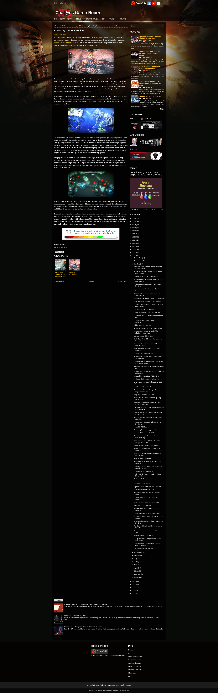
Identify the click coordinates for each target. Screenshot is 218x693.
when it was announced (62, 43)
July (135, 559)
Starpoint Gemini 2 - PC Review (145, 395)
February (137, 574)
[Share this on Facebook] (60, 247)
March (136, 571)
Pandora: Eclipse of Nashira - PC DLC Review (147, 494)
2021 (133, 234)
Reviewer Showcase (92, 19)
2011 (133, 587)
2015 (133, 252)
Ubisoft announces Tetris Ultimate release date (149, 367)
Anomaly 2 (74, 26)
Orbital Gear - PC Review (142, 325)
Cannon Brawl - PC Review (143, 536)
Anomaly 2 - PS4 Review (69, 30)
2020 (134, 237)
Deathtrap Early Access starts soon (146, 379)
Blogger (128, 685)
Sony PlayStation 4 (95, 26)
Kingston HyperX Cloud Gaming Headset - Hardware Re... (149, 408)
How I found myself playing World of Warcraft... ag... (147, 437)
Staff (130, 653)
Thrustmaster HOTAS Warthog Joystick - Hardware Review (148, 362)
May (135, 565)
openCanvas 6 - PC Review (143, 471)
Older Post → (123, 281)
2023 (134, 228)
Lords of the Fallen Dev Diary (144, 354)
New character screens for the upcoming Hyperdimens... (148, 267)
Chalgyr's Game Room (107, 685)
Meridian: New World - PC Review (146, 446)
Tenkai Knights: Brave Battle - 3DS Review (149, 299)
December (138, 258)
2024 (134, 225)
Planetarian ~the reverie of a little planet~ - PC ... (149, 532)
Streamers (112, 19)
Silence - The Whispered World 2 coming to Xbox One (148, 305)
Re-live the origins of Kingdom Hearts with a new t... (147, 454)
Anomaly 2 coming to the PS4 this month (60, 274)
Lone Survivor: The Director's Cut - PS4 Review (147, 290)
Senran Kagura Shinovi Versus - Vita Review (146, 321)
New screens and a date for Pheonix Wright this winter (147, 442)
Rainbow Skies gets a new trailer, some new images (148, 280)
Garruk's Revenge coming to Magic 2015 (148, 328)
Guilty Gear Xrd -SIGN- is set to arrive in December (148, 340)
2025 (134, 221)
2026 (134, 218)
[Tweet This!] (62, 247)
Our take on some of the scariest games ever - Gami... (148, 272)
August (136, 556)
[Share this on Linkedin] (67, 247)
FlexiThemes (98, 690)
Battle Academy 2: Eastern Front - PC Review (147, 509)
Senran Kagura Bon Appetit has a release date (148, 316)
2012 (133, 584)
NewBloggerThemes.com (121, 690)
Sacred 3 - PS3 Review (142, 427)
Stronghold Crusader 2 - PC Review (146, 433)
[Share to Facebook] (62, 252)
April (136, 568)
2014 (134, 255)
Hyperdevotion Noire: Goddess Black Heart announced (147, 403)
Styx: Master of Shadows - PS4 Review (147, 302)
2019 (134, 240)
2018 (134, 243)
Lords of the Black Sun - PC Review (146, 376)
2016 (134, 249)
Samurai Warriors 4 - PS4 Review (146, 276)
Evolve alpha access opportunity (145, 430)
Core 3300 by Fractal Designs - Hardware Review (148, 522)
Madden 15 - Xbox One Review (144, 387)
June (136, 562)
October (137, 264)
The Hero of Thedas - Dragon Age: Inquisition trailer (146, 391)
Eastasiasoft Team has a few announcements (144, 480)
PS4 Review (83, 26)
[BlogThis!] (58, 252)
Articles (79, 19)
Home (55, 3)
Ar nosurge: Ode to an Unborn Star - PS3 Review (148, 383)
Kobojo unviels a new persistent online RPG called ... (147, 540)
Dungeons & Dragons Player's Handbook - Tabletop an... (149, 357)
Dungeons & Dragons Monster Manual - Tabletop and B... (147, 345)
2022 (134, 231)
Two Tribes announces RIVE (144, 490)
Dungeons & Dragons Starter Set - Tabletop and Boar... (149, 372)
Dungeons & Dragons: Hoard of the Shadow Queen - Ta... (146, 332)
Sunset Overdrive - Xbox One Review (147, 312)
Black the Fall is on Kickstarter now (146, 502)
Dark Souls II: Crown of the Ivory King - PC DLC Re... (148, 399)
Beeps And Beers (134, 660)
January (137, 577)
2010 (134, 590)
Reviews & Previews (66, 19)
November (138, 261)
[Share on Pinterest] (64, 247)
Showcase (132, 673)
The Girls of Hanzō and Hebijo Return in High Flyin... (148, 527)
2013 (133, 581)
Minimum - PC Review (142, 484)
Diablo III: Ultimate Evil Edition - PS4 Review (147, 450)
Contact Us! (122, 19)
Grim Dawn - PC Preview (143, 458)
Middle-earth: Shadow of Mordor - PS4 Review (147, 462)
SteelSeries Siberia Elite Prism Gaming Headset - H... (148, 413)
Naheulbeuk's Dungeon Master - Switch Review (83, 627)
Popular (58, 600)
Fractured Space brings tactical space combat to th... (147, 295)
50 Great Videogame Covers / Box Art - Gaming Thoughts (86, 604)
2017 (134, 246)
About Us (63, 3)
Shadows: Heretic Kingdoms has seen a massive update (148, 467)
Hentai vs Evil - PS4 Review (75, 616)
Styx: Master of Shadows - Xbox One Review (147, 350)
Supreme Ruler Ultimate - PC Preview (147, 487)
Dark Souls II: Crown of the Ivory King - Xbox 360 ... (148, 475)
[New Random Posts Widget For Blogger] (161, 109)
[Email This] (56, 252)
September (138, 552)
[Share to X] (60, 252)
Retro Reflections (134, 666)
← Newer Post (59, 281)
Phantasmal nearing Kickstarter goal (147, 513)
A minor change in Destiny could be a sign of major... (148, 418)
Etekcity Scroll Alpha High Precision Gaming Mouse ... (147, 544)
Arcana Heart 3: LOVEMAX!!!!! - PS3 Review (146, 499)
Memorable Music (134, 670)
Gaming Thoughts (134, 663)
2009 (134, 594)
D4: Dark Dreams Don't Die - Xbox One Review (147, 285)
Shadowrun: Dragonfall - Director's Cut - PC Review (148, 423)
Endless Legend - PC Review (144, 309)
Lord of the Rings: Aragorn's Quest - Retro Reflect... (148, 517)
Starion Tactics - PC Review (143, 548)
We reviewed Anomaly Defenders (108, 38)
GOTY (103, 19)
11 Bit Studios (65, 26)
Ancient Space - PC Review (143, 336)
